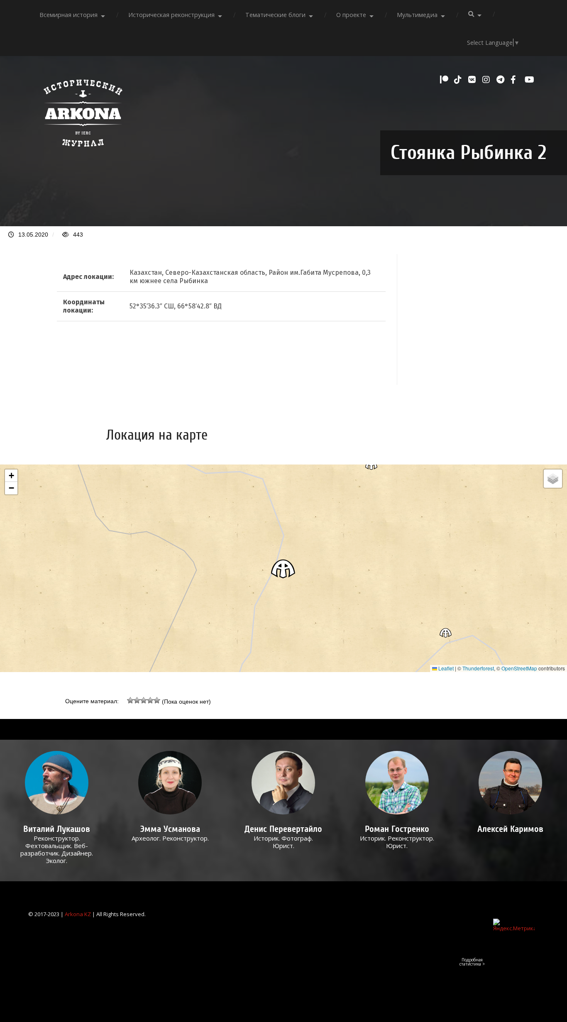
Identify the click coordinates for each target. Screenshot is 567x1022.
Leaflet (445, 668)
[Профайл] (56, 782)
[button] (283, 568)
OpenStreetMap (519, 668)
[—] (83, 151)
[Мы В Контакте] (473, 80)
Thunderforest (478, 668)
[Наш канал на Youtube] (530, 80)
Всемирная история (68, 15)
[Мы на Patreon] (445, 80)
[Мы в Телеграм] (501, 80)
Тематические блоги (275, 15)
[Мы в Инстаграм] (487, 80)
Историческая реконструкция (171, 15)
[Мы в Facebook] (516, 80)
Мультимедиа (417, 15)
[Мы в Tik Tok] (459, 80)
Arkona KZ (78, 914)
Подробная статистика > (472, 962)
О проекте (351, 15)
